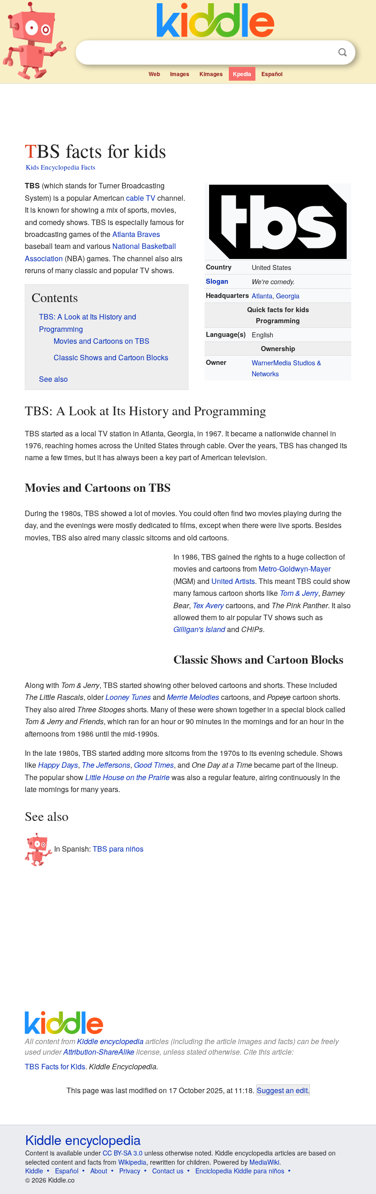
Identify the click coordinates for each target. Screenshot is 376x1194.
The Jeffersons (106, 764)
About (98, 1170)
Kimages (211, 74)
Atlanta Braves (136, 234)
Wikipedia (132, 1161)
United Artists (233, 581)
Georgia (287, 295)
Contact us (167, 1170)
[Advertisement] (188, 109)
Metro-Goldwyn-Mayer (295, 568)
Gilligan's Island (199, 629)
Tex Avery (208, 605)
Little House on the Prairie (127, 777)
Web (154, 74)
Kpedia (242, 74)
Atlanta (262, 295)
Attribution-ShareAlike (98, 1051)
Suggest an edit (282, 1090)
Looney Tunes (128, 697)
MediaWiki (264, 1161)
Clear (324, 53)
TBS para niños (118, 848)
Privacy (129, 1170)
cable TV (140, 198)
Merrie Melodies (193, 697)
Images (179, 74)
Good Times (154, 764)
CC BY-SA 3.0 (123, 1152)
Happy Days (58, 764)
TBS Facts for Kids (55, 1066)
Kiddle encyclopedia (110, 1041)
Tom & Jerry (299, 593)
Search (343, 52)
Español (271, 74)
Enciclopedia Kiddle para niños (239, 1170)
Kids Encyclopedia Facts (60, 166)
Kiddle (34, 1170)
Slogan (217, 281)
